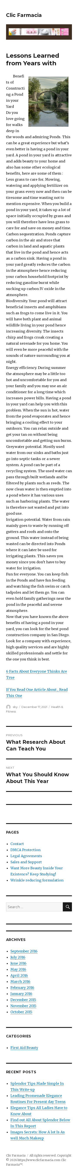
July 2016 (17, 957)
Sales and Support (26, 862)
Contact (17, 844)
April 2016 (19, 975)
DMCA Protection (25, 850)
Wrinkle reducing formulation (36, 880)
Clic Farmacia (24, 15)
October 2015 (21, 1012)
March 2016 (20, 981)
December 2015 (23, 1000)
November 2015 (23, 1006)
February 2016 (22, 987)
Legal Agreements (26, 856)
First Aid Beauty (24, 1047)
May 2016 (18, 969)
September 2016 (23, 951)
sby (15, 707)
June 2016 (18, 963)
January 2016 (21, 993)
